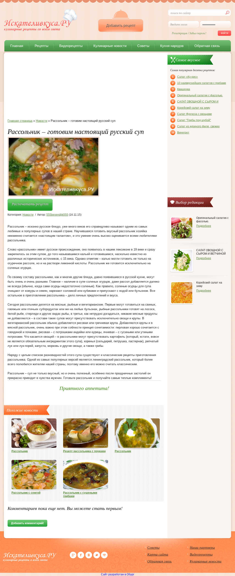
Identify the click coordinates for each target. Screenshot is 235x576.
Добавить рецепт (120, 26)
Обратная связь (207, 46)
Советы (143, 46)
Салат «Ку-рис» (185, 76)
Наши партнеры (202, 547)
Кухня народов (172, 46)
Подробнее (203, 226)
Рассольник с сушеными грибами (80, 494)
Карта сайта (157, 554)
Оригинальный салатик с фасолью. (197, 95)
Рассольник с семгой (25, 492)
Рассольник (19, 451)
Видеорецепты (71, 46)
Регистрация (179, 33)
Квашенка (181, 89)
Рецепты (41, 46)
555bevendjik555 (57, 214)
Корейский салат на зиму (191, 107)
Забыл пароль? (197, 33)
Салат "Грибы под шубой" (191, 120)
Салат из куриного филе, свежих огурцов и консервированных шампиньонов (196, 127)
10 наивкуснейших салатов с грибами (199, 83)
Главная (16, 46)
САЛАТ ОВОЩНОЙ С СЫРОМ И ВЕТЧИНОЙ (195, 102)
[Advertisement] (84, 87)
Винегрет (180, 132)
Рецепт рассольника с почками (84, 451)
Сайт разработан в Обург (117, 574)
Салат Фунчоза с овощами (192, 114)
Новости (28, 214)
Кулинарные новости (109, 46)
